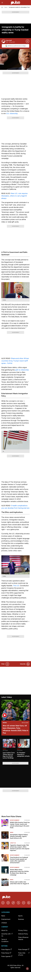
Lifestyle (13, 843)
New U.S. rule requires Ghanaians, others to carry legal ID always (14, 195)
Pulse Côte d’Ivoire (21, 954)
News (5, 7)
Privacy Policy (22, 930)
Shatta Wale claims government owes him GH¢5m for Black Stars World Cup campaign (19, 872)
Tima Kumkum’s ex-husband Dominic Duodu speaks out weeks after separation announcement (19, 860)
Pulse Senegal (22, 949)
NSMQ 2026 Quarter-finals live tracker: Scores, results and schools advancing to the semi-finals (20, 825)
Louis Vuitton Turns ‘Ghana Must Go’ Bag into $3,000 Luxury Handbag (9, 755)
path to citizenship (22, 370)
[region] (15, 749)
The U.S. (16, 585)
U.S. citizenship (12, 113)
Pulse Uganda (5, 956)
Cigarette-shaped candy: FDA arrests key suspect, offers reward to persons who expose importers (19, 847)
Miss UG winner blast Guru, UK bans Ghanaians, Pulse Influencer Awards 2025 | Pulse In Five (15, 729)
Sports (20, 916)
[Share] (27, 41)
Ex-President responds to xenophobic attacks (23, 754)
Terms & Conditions (4, 940)
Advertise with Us (6, 935)
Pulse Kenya (5, 953)
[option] (9, 750)
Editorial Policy (23, 934)
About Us (4, 930)
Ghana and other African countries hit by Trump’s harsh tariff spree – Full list (15, 360)
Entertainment (14, 820)
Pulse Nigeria (5, 949)
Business (21, 919)
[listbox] (16, 749)
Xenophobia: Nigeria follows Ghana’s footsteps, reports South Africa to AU (19, 836)
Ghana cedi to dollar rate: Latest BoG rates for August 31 (19, 882)
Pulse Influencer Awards (23, 938)
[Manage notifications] (27, 968)
